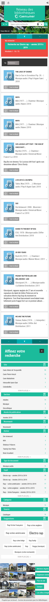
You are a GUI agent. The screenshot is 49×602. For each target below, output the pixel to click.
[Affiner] (24, 36)
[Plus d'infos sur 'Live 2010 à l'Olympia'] (9, 183)
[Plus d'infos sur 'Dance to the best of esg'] (9, 232)
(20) (23, 556)
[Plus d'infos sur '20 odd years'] (9, 256)
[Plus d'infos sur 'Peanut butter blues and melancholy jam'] (9, 279)
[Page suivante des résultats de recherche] (40, 36)
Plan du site (41, 580)
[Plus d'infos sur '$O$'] (9, 207)
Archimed (13, 600)
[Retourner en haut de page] (42, 351)
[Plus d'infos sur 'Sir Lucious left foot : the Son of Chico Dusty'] (9, 148)
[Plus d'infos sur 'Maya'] (9, 101)
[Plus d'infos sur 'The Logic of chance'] (9, 75)
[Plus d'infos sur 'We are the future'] (9, 320)
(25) (23, 457)
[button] (47, 3)
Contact (39, 586)
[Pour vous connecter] (9, 3)
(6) (23, 390)
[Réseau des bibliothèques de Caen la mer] (17, 580)
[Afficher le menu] (3, 3)
